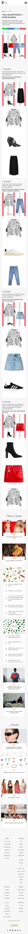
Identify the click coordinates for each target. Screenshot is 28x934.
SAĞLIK (7, 889)
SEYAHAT (21, 862)
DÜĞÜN (7, 858)
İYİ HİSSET (7, 887)
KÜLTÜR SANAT (21, 889)
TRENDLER (7, 850)
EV (21, 865)
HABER (21, 879)
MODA (3, 11)
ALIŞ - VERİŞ (7, 841)
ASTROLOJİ (7, 898)
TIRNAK (21, 844)
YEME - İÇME (21, 868)
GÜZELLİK (21, 838)
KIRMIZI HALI (21, 898)
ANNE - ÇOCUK (21, 871)
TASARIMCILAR (7, 847)
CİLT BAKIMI (21, 850)
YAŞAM (21, 860)
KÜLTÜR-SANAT (7, 916)
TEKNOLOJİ (21, 877)
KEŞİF (21, 882)
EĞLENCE (21, 887)
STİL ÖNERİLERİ (9, 11)
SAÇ (21, 841)
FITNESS (7, 895)
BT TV (7, 902)
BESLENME (7, 892)
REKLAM (21, 911)
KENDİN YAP (7, 855)
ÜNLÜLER (7, 852)
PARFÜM (21, 852)
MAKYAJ (21, 847)
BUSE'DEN (21, 902)
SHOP (21, 905)
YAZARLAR (21, 908)
